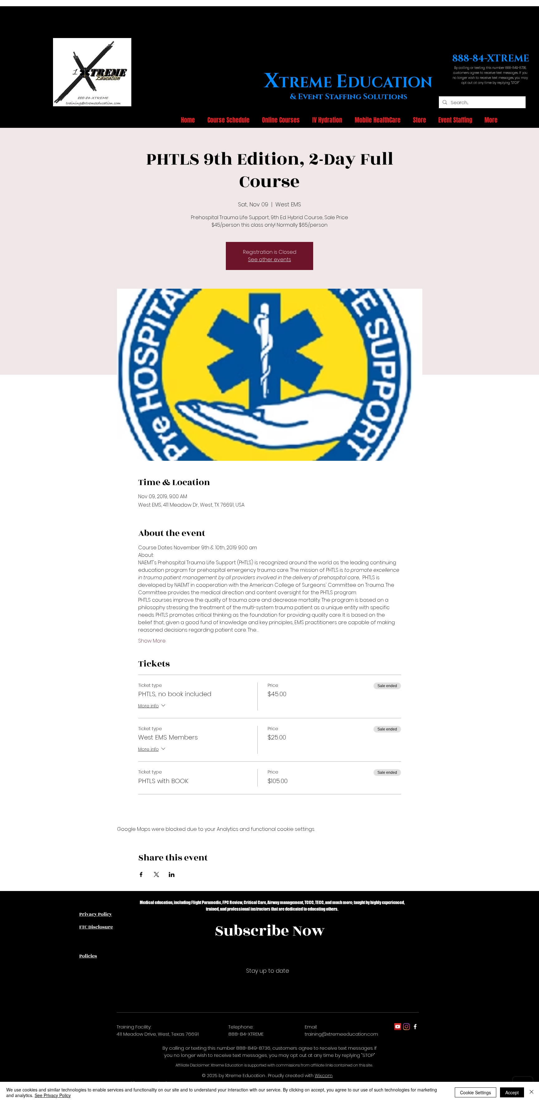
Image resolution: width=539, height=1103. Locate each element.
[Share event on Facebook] (141, 874)
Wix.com (324, 1075)
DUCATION (390, 83)
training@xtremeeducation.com (341, 1034)
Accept (512, 1092)
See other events (269, 259)
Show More (152, 641)
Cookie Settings (475, 1092)
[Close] (531, 1092)
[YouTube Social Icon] (397, 1026)
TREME (307, 83)
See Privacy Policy (53, 1095)
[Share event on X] (156, 874)
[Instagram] (406, 1026)
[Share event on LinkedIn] (172, 874)
